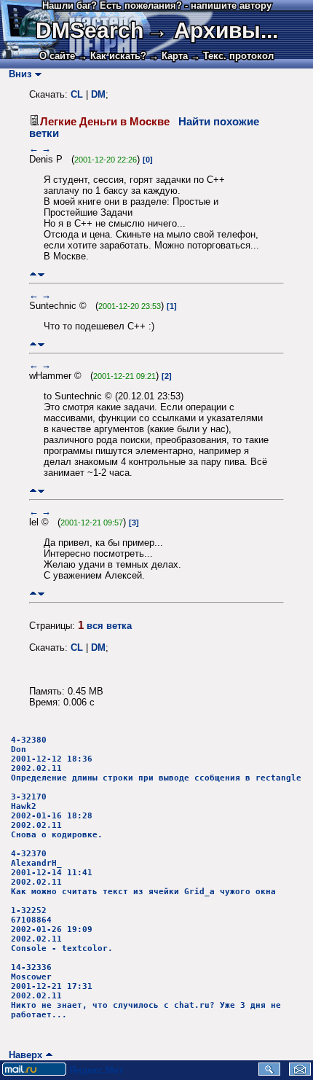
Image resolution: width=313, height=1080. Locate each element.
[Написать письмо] (300, 1072)
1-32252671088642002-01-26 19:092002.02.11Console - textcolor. (62, 929)
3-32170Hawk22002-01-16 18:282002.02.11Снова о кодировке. (57, 816)
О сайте (57, 55)
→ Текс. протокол (232, 55)
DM (98, 94)
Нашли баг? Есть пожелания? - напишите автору (157, 5)
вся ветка (109, 625)
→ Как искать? (112, 55)
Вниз (17, 74)
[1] (172, 306)
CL (77, 94)
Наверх (22, 1054)
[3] (134, 522)
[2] (167, 376)
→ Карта (168, 55)
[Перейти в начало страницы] (33, 274)
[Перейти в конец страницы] (41, 274)
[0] (148, 159)
